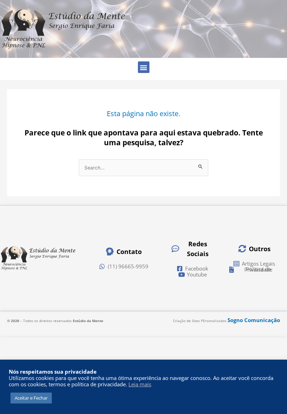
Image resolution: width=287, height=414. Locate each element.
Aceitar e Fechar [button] (31, 398)
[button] (143, 67)
